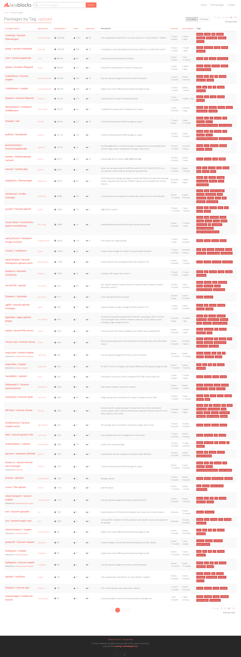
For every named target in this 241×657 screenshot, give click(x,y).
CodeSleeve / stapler (16, 88)
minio (221, 181)
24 (227, 17)
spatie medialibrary (205, 228)
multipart (213, 111)
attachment (222, 58)
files (198, 171)
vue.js (218, 198)
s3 (216, 76)
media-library (202, 185)
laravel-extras (220, 342)
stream (206, 171)
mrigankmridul (43, 240)
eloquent (208, 47)
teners (40, 342)
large (215, 159)
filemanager (211, 38)
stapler (210, 80)
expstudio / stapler (15, 364)
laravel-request (203, 544)
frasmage (41, 49)
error (209, 333)
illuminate (209, 329)
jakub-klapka (43, 262)
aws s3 (209, 122)
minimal (200, 194)
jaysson (41, 454)
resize (213, 396)
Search (91, 4)
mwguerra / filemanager (18, 180)
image (207, 34)
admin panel (218, 478)
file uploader (212, 201)
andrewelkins (43, 444)
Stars (75, 28)
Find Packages (217, 5)
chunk (217, 286)
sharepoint (227, 262)
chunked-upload (220, 323)
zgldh (40, 307)
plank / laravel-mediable (18, 48)
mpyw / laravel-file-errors (19, 330)
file (213, 34)
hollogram (42, 553)
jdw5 (40, 376)
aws (206, 76)
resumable (224, 413)
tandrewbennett (44, 78)
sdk (206, 208)
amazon (200, 122)
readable (208, 342)
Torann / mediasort (16, 250)
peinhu (40, 159)
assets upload (225, 125)
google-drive (213, 319)
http (204, 168)
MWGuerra (42, 181)
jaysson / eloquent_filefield (20, 453)
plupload (222, 282)
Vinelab (41, 121)
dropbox (221, 316)
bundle (208, 149)
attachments (226, 253)
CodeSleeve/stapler (21, 368)
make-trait (213, 346)
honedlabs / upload (15, 376)
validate (209, 309)
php (206, 97)
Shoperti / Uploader (16, 296)
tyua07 (40, 209)
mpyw (40, 331)
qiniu (220, 208)
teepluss (41, 273)
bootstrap (201, 198)
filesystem (201, 253)
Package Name (12, 28)
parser (229, 107)
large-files (201, 416)
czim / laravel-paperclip (18, 57)
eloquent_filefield (204, 456)
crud (206, 519)
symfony (214, 145)
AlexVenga (42, 224)
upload (220, 34)
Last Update (188, 28)
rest (220, 519)
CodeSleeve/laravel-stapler (24, 356)
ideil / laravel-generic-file (19, 434)
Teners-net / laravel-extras (20, 341)
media (224, 47)
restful (225, 168)
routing (214, 519)
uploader (201, 51)
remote (200, 149)
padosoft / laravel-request (19, 541)
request (213, 107)
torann (40, 251)
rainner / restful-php (16, 169)
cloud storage (213, 253)
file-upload (201, 319)
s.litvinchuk (42, 435)
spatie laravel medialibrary (207, 232)
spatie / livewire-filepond (19, 67)
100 (235, 17)
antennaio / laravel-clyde (19, 396)
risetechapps (43, 598)
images (200, 221)
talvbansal (42, 196)
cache (220, 396)
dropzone (208, 286)
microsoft (217, 262)
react (230, 405)
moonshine (201, 224)
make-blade (202, 346)
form (206, 145)
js (228, 442)
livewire (224, 66)
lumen (207, 353)
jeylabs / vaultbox (15, 576)
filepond (200, 100)
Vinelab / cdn (12, 121)
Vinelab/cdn (18, 470)
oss (226, 208)
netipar (224, 416)
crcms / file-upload (15, 487)
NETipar (41, 411)
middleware (202, 111)
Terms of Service (114, 639)
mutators (221, 389)
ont (39, 512)
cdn (224, 118)
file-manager (202, 181)
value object (202, 389)
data (219, 168)
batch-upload (212, 416)
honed (223, 377)
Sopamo (41, 98)
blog (206, 191)
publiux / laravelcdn (16, 134)
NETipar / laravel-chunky (19, 410)
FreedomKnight (44, 38)
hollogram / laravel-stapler (20, 562)
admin (207, 478)
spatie (40, 67)
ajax (214, 282)
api (206, 272)
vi (209, 224)
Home (203, 5)
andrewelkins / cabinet (17, 443)
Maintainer (43, 28)
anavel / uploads (14, 477)
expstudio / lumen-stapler (19, 352)
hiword (40, 487)
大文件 (222, 159)
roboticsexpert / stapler (18, 529)
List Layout (191, 19)
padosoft (218, 541)
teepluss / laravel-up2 (17, 587)
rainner (41, 169)
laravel (199, 34)
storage (221, 177)
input (213, 171)
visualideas (217, 224)
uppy (199, 323)
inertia (215, 377)
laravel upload (217, 486)
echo (224, 409)
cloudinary (201, 275)
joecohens (42, 297)
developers (210, 194)
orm (199, 87)
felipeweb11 (43, 387)
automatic (201, 523)
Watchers (90, 28)
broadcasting (213, 409)
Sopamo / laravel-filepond (19, 97)
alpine (206, 413)
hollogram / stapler (15, 550)
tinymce (200, 41)
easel (220, 194)
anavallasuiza (43, 478)
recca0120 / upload (15, 285)
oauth (199, 262)
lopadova (42, 542)
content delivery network (207, 125)
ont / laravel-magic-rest (18, 520)
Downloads (59, 28)
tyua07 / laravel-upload (18, 208)
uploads (215, 66)
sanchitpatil (42, 319)
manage (200, 309)
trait (229, 339)
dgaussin (41, 147)
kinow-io (41, 466)
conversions (215, 600)
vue (223, 405)
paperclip (201, 80)
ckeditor (222, 38)
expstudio (42, 355)
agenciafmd (42, 425)
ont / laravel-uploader (17, 511)
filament (213, 181)
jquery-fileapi (219, 289)
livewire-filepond (203, 69)
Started (174, 28)
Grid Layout (204, 19)
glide (207, 399)
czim (40, 58)
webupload (201, 489)
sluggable (208, 339)
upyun (199, 211)
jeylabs (40, 577)
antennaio (42, 397)
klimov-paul (42, 109)
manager (200, 38)
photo (223, 240)
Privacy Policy (128, 639)
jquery (222, 442)
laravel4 (213, 272)
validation (201, 333)
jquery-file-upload (204, 289)
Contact (231, 5)
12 (223, 17)
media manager (217, 191)
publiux (41, 135)
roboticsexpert (44, 500)
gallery (223, 221)
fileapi (199, 286)
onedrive (207, 323)
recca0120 (42, 286)
